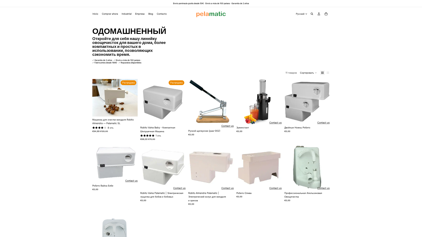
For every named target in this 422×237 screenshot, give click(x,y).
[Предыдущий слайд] (97, 97)
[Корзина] (326, 13)
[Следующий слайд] (133, 97)
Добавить (135, 111)
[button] (308, 72)
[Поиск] (312, 13)
